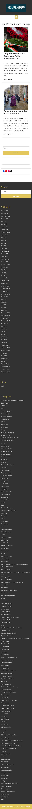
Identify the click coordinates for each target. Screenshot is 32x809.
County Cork (4, 478)
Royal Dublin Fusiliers (7, 673)
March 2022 (4, 248)
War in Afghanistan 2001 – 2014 (9, 783)
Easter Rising (4, 521)
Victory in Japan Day (6, 770)
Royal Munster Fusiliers (7, 679)
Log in (2, 386)
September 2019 (5, 321)
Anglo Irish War (5, 419)
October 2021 (4, 262)
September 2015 (5, 369)
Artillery (3, 430)
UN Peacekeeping (6, 727)
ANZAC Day (4, 424)
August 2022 (4, 235)
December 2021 (5, 256)
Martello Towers (5, 609)
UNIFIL (3, 732)
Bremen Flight (4, 459)
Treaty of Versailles (6, 711)
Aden (2, 408)
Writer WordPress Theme (10, 807)
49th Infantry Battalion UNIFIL (9, 734)
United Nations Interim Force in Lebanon (11, 740)
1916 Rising (4, 406)
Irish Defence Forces (6, 556)
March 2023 (4, 227)
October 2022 (4, 229)
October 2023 (4, 219)
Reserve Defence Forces (8, 660)
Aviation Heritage (5, 435)
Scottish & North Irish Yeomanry (9, 687)
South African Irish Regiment (8, 692)
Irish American (5, 551)
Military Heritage (5, 611)
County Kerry (4, 483)
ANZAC (3, 422)
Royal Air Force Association (8, 670)
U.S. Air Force (5, 713)
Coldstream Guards (6, 473)
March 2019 (4, 337)
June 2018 (4, 339)
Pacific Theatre (5, 641)
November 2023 (5, 216)
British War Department (7, 465)
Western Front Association (8, 791)
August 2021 (4, 267)
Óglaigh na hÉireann (6, 622)
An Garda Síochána (6, 416)
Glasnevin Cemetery (6, 537)
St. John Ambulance (6, 695)
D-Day (3, 505)
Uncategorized (5, 730)
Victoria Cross (5, 767)
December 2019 (5, 313)
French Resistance (6, 532)
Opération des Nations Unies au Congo (11, 627)
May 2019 (3, 331)
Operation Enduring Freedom (8, 633)
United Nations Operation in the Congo (11, 746)
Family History (5, 524)
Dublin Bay (4, 513)
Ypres (2, 799)
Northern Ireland (5, 619)
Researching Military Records (9, 657)
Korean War (4, 601)
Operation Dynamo (6, 630)
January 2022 (4, 254)
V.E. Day (3, 756)
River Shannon (5, 665)
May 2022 (3, 243)
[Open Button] (16, 17)
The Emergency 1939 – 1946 (8, 700)
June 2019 (4, 329)
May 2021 (3, 272)
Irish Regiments (5, 577)
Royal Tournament (6, 684)
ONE (2, 625)
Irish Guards (4, 561)
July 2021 (3, 270)
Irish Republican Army (7, 579)
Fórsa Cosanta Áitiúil (6, 529)
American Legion (5, 414)
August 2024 (4, 213)
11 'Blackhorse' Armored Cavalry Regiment (12, 400)
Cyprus (3, 502)
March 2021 (4, 278)
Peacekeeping (5, 646)
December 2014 (5, 372)
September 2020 (5, 294)
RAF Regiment (5, 649)
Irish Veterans (4, 587)
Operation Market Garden (8, 636)
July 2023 (3, 221)
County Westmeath (6, 491)
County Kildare (5, 486)
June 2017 (4, 356)
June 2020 (4, 302)
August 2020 (4, 296)
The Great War (5, 703)
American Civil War (6, 411)
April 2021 (3, 275)
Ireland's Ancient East (7, 545)
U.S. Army (4, 716)
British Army (4, 462)
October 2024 (4, 211)
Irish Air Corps (5, 548)
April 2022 (3, 245)
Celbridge (3, 467)
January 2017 (4, 358)
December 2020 (5, 286)
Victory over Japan (6, 772)
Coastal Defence (5, 470)
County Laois (4, 489)
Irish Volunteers (5, 593)
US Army (3, 751)
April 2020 (3, 307)
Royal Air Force (5, 668)
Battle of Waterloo (5, 454)
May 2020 (3, 304)
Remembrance (5, 654)
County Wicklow (5, 494)
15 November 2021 (11, 58)
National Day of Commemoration (10, 617)
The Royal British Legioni (7, 708)
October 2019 (4, 318)
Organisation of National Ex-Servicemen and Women (15, 638)
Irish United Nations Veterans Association (12, 582)
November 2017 (5, 347)
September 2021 (5, 264)
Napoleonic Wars (5, 614)
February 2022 (5, 251)
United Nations (5, 738)
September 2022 (5, 232)
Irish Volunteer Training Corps (9, 590)
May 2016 (3, 361)
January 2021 (4, 283)
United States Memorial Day (8, 748)
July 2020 (3, 299)
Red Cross (4, 652)
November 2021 (5, 259)
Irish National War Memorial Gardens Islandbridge (14, 564)
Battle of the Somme (6, 451)
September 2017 (5, 350)
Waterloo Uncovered (6, 789)
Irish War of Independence (8, 595)
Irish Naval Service (6, 569)
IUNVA (3, 598)
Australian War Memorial (7, 432)
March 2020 (4, 310)
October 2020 (4, 291)
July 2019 (3, 326)
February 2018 (5, 342)
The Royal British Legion (7, 705)
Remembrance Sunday (15, 111)
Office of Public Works (7, 566)
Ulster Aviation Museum (7, 440)
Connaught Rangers (6, 475)
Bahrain (3, 443)
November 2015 (5, 366)
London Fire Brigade (6, 606)
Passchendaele (5, 644)
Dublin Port (4, 516)
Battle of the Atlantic (6, 448)
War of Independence (6, 786)
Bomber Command (6, 456)
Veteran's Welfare (5, 759)
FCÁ (2, 526)
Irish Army (3, 553)
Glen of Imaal (4, 540)
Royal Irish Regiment (6, 676)
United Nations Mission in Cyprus (10, 743)
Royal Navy (4, 681)
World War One (5, 794)
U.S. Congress (5, 719)
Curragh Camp (5, 499)
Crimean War (4, 497)
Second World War (6, 689)
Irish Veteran (4, 585)
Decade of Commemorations (8, 510)
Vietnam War (4, 778)
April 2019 (3, 334)
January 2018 (4, 345)
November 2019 (5, 315)
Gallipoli (3, 534)
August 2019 (4, 323)
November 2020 (5, 288)
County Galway (5, 481)
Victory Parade (5, 775)
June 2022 (4, 240)
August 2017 (4, 353)
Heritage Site (4, 542)
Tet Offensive (4, 697)
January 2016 (4, 364)
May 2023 (3, 224)
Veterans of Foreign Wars (8, 764)
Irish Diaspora (4, 559)
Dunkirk (3, 518)
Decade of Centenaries (7, 508)
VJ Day (3, 781)
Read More (8, 79)
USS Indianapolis (5, 754)
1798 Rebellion (5, 403)
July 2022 (3, 237)
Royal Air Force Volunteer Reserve (10, 437)
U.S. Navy (4, 722)
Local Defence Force (6, 603)
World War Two (5, 797)
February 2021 (5, 280)
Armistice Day (5, 427)
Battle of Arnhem (5, 446)
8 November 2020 (10, 113)
